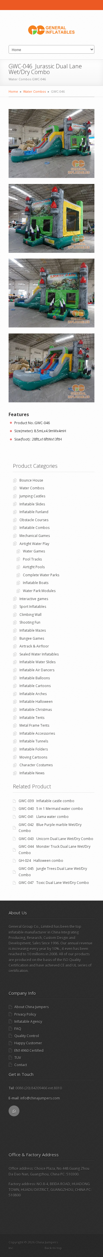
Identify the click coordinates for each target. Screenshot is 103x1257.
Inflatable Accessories (37, 733)
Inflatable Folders (33, 749)
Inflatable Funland (33, 511)
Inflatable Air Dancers (36, 670)
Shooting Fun (29, 622)
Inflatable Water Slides (37, 661)
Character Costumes (36, 765)
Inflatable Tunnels (33, 741)
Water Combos (34, 91)
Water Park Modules (39, 590)
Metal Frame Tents (34, 725)
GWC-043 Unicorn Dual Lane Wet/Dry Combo (56, 838)
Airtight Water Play (34, 543)
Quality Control (26, 1035)
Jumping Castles (32, 496)
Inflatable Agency (28, 1021)
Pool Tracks (32, 559)
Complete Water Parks (41, 575)
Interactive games (33, 598)
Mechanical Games (34, 535)
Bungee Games (31, 638)
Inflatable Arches (33, 693)
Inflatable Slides (32, 504)
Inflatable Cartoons (35, 685)
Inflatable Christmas (35, 709)
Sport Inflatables (32, 606)
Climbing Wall (30, 614)
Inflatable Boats (35, 582)
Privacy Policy (25, 1014)
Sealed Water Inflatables (39, 654)
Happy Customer (28, 1043)
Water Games (34, 551)
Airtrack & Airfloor (34, 646)
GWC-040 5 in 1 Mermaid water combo (51, 808)
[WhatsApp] (14, 1110)
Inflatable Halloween (36, 701)
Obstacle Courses (33, 519)
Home (13, 91)
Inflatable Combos (34, 527)
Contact (20, 1064)
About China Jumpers (31, 1006)
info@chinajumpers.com (40, 1098)
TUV (17, 1057)
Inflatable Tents (31, 717)
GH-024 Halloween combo (41, 860)
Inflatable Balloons (34, 678)
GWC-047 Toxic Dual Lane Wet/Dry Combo (54, 882)
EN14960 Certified (28, 1050)
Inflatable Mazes (32, 630)
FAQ (17, 1028)
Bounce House (31, 480)
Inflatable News (31, 773)
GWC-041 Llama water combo (44, 816)
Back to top (53, 1248)
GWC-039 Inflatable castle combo (46, 800)
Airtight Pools (34, 567)
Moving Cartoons (33, 757)
